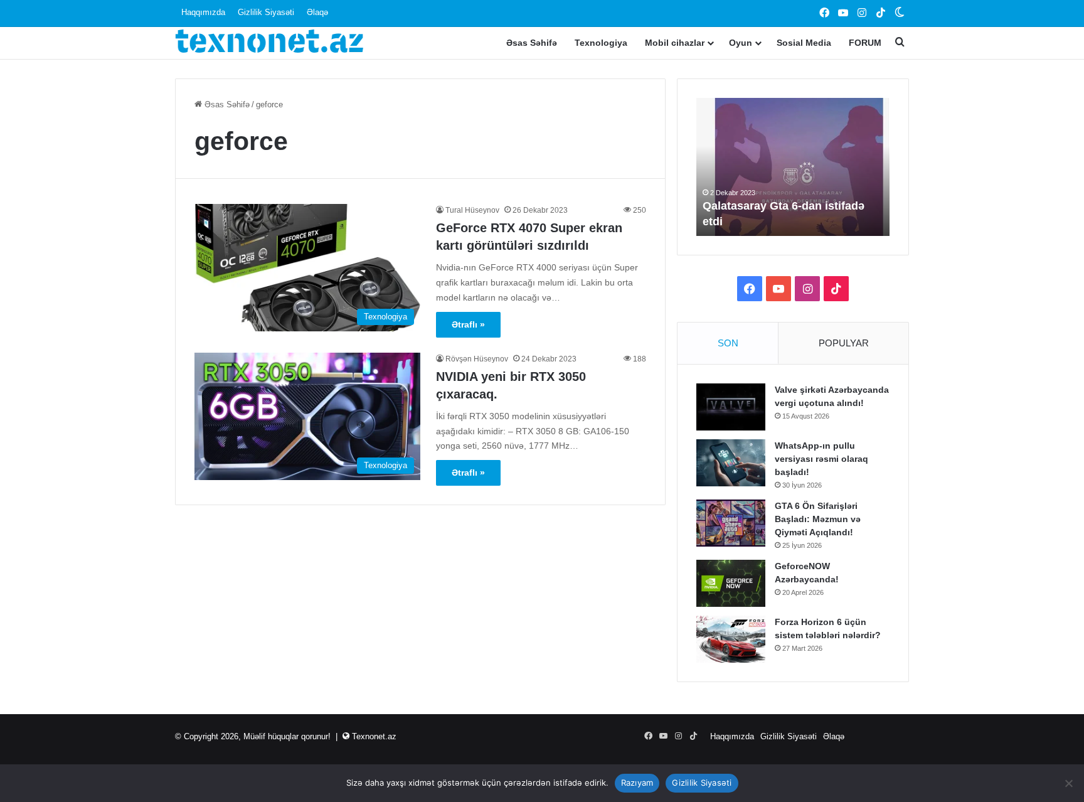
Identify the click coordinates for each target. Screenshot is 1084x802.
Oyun (740, 43)
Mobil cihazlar (674, 43)
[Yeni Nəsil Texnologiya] (269, 42)
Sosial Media (804, 43)
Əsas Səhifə (531, 43)
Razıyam (637, 783)
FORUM (865, 43)
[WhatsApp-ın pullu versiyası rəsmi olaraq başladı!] (730, 462)
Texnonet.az (374, 736)
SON (728, 343)
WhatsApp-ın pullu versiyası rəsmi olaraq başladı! (821, 459)
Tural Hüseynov (472, 210)
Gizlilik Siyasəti (266, 12)
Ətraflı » (468, 324)
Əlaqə (317, 12)
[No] (1068, 783)
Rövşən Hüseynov (476, 359)
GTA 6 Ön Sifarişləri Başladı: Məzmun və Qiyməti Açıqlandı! (818, 519)
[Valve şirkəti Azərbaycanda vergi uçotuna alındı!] (730, 406)
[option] (793, 167)
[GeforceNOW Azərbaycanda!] (730, 583)
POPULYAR (844, 343)
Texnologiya (601, 43)
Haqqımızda (203, 12)
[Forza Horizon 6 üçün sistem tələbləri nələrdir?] (730, 639)
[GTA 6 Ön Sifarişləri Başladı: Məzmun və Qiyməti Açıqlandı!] (730, 523)
